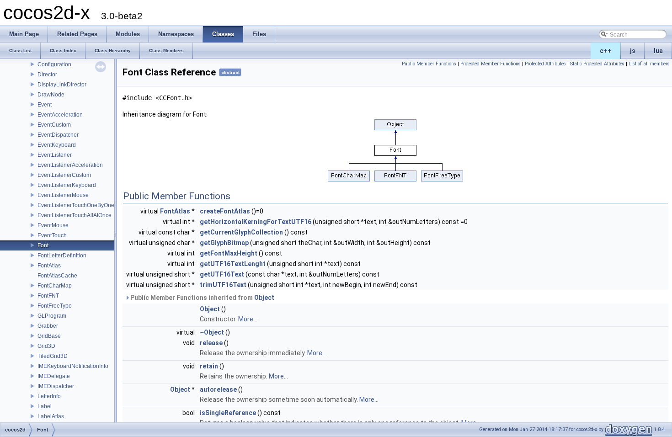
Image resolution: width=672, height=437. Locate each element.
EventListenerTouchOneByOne (75, 205)
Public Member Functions (429, 64)
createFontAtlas (225, 211)
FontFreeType (54, 306)
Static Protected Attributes (597, 64)
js (632, 50)
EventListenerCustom (64, 175)
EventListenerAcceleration (70, 165)
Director (47, 74)
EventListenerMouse (63, 195)
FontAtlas (49, 265)
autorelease (218, 389)
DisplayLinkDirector (61, 84)
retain (209, 366)
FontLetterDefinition (61, 255)
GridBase (49, 336)
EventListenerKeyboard (66, 185)
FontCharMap (54, 285)
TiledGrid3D (52, 356)
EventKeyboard (56, 145)
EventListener (54, 155)
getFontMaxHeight (228, 253)
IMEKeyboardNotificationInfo (72, 366)
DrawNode (50, 94)
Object (264, 297)
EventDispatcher (58, 135)
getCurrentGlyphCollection (241, 232)
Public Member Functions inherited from (201, 297)
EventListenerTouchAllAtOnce (74, 215)
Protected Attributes (545, 64)
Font (42, 245)
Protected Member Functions (490, 64)
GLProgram (51, 316)
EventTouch (52, 235)
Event (44, 104)
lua (658, 50)
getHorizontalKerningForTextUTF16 (255, 221)
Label (44, 406)
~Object (212, 332)
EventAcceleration (60, 115)
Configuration (54, 64)
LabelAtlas (50, 416)
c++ (606, 50)
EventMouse (53, 225)
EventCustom (54, 125)
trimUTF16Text (223, 284)
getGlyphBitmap (224, 242)
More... (247, 319)
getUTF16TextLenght (233, 263)
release (211, 342)
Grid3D (46, 346)
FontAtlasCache (57, 275)
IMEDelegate (53, 376)
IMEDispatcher (55, 386)
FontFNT (48, 296)
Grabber (47, 326)
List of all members (649, 64)
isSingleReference (228, 412)
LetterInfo (49, 396)
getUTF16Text (222, 274)
